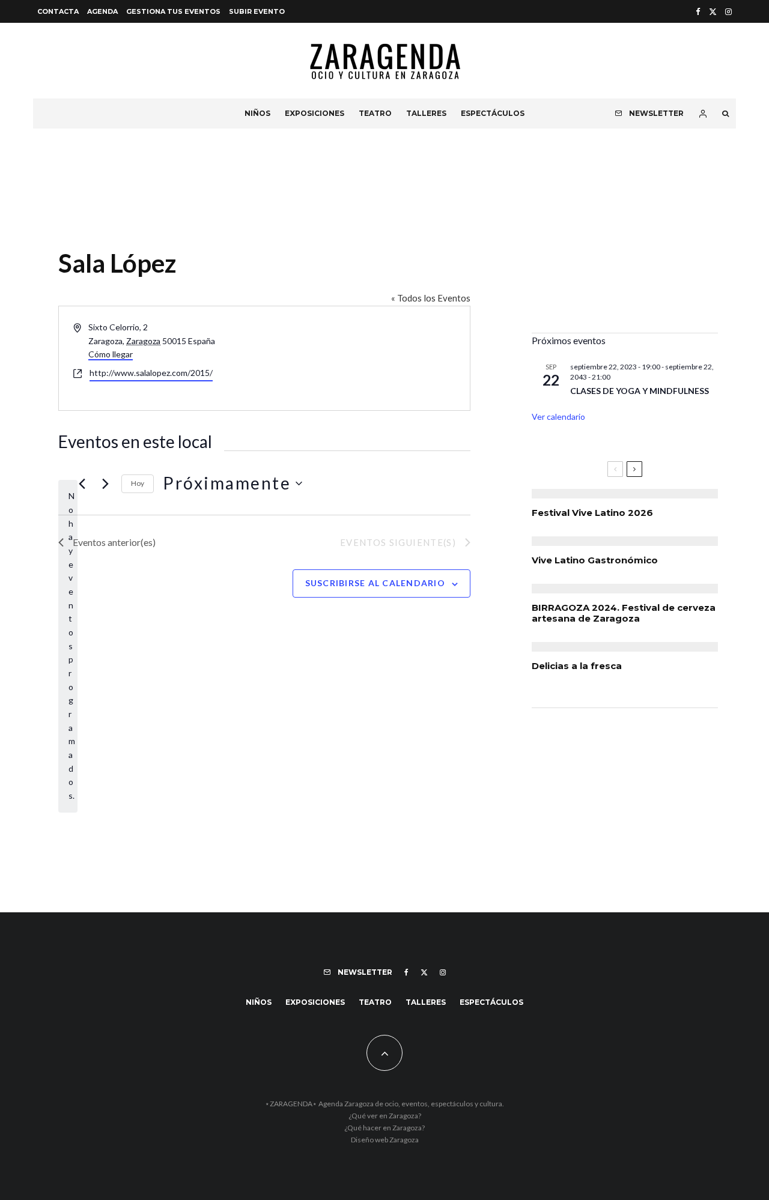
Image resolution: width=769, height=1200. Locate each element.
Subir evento (257, 11)
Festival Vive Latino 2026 (592, 513)
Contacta (58, 11)
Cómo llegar (110, 354)
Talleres (426, 113)
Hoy (137, 483)
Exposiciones (314, 113)
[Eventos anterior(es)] (81, 483)
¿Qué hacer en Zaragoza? (384, 1127)
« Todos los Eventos (430, 297)
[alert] (68, 646)
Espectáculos (492, 113)
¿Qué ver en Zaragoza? (384, 1115)
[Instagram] (728, 12)
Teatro (375, 113)
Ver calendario (558, 416)
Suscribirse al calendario (375, 583)
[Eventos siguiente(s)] (105, 483)
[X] (713, 12)
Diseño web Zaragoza (385, 1139)
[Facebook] (698, 12)
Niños (257, 113)
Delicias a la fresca (577, 666)
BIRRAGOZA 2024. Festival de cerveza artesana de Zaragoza (624, 613)
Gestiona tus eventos (173, 11)
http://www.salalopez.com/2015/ (151, 373)
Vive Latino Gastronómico (595, 560)
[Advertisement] (625, 240)
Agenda (102, 11)
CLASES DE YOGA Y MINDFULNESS (639, 391)
